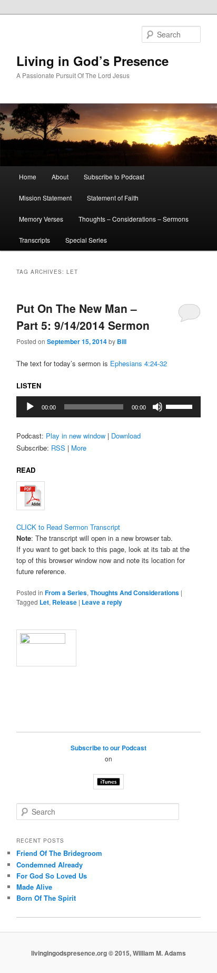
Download (126, 436)
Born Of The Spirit (46, 898)
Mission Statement (45, 197)
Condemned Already (49, 865)
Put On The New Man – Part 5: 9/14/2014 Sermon (83, 316)
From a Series (66, 592)
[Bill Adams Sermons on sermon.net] (108, 647)
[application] (108, 406)
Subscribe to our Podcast (108, 747)
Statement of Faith (113, 197)
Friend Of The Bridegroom (59, 853)
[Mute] (157, 407)
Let (44, 602)
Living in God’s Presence (92, 61)
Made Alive (34, 887)
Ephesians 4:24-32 (138, 363)
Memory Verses (41, 218)
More (78, 448)
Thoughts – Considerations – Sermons (133, 218)
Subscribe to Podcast (114, 176)
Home (27, 176)
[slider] (180, 405)
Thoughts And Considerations (134, 592)
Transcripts (34, 239)
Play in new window (75, 436)
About (60, 176)
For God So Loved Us (51, 876)
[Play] (30, 407)
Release (64, 602)
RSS (58, 448)
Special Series (86, 239)
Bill (121, 341)
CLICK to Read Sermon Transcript (68, 527)
